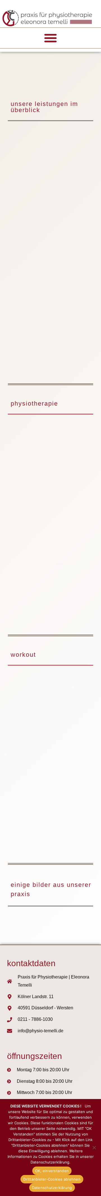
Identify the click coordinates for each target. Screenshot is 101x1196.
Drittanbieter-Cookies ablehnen (52, 1179)
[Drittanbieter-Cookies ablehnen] (94, 1147)
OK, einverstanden (52, 1171)
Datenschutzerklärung (52, 1187)
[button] (50, 38)
